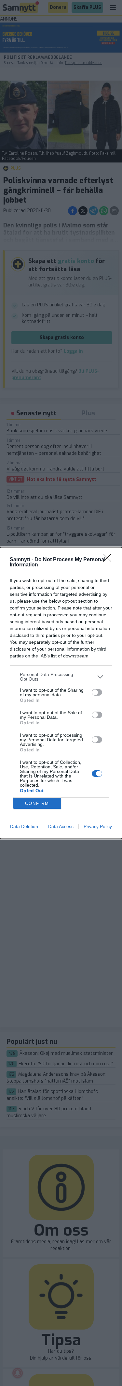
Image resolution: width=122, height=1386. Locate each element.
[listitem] (61, 676)
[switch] (97, 692)
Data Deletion (24, 826)
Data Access (61, 826)
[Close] (109, 560)
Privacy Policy (98, 826)
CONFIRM (37, 803)
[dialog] (61, 693)
